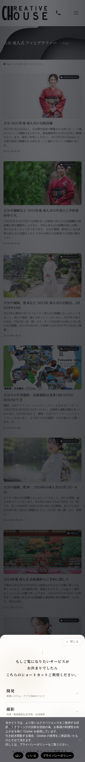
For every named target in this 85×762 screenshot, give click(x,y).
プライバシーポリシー (57, 755)
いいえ (32, 755)
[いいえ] (79, 739)
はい (18, 755)
